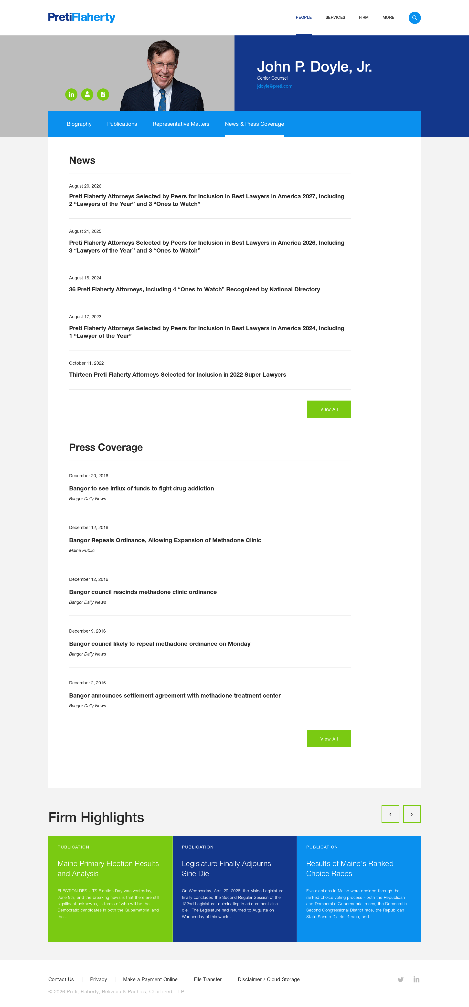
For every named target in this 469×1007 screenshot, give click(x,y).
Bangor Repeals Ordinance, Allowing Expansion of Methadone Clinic (165, 540)
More (388, 17)
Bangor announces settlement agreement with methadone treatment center (175, 695)
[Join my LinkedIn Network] (71, 94)
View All (329, 409)
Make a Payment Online (150, 979)
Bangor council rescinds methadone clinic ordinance (143, 591)
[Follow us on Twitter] (401, 981)
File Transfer (208, 979)
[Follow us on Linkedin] (417, 981)
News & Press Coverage (254, 124)
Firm (364, 17)
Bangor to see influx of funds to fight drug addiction (141, 488)
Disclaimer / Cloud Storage (269, 979)
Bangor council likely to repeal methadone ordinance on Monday (159, 643)
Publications (122, 124)
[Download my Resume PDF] (103, 94)
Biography (79, 124)
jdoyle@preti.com (274, 86)
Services (335, 17)
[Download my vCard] (87, 94)
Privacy (98, 979)
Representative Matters (181, 124)
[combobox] (415, 18)
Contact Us (61, 979)
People (304, 17)
